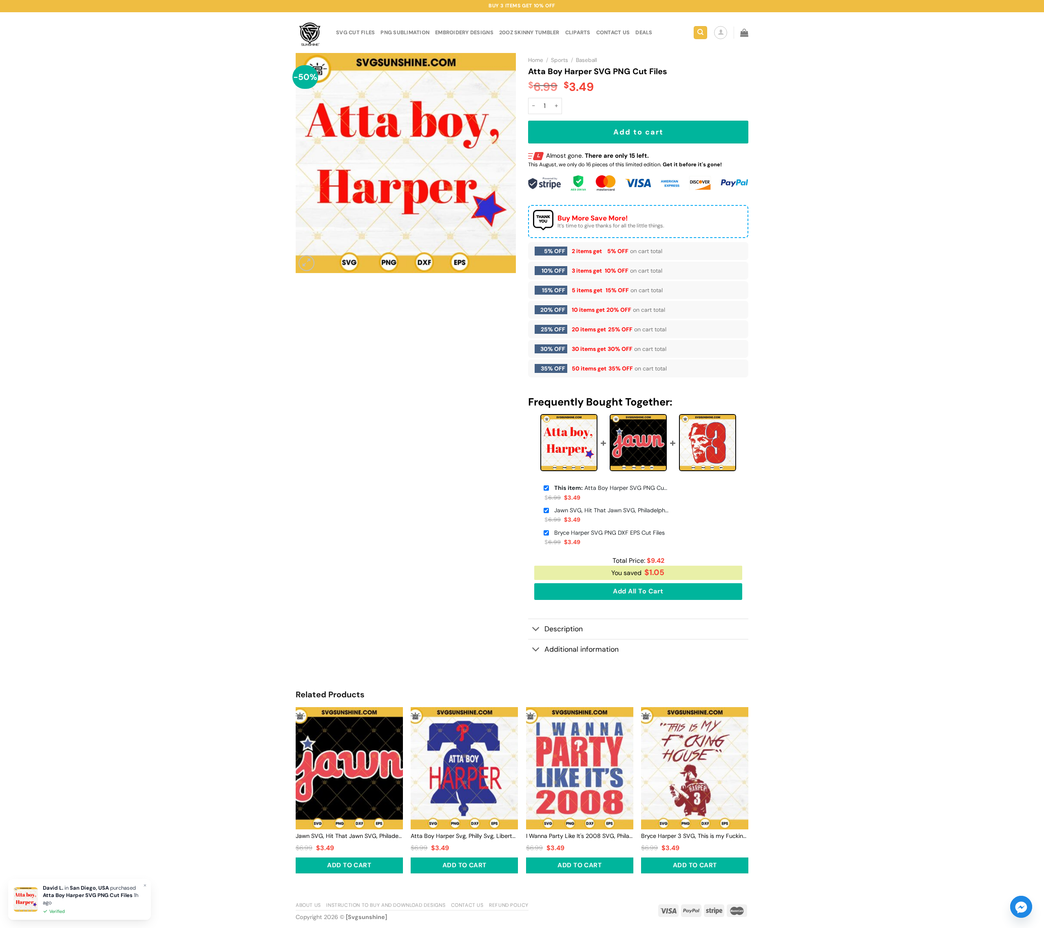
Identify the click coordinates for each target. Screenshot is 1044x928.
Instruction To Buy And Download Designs (385, 905)
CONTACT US (613, 32)
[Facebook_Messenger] (1021, 907)
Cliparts (578, 32)
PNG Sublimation (404, 32)
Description (563, 628)
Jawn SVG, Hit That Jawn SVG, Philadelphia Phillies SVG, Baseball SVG (611, 510)
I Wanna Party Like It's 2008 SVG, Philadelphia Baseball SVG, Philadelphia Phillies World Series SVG (579, 836)
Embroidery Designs (464, 32)
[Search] (700, 33)
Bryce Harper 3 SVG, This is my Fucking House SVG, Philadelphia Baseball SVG (694, 836)
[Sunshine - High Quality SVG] (310, 33)
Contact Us (467, 905)
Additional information (581, 649)
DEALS (643, 32)
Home (535, 60)
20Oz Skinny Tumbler (529, 32)
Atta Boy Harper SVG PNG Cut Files (611, 488)
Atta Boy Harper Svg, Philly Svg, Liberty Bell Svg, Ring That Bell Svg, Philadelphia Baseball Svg (464, 836)
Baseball (586, 60)
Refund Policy (509, 905)
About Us (308, 905)
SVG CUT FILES (355, 32)
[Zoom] (306, 263)
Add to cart (638, 132)
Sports (559, 60)
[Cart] (744, 33)
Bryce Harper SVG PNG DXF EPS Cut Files (609, 532)
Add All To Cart (638, 591)
